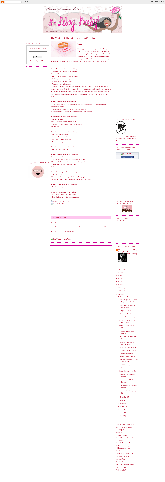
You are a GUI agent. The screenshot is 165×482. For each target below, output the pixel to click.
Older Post (107, 227)
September (123, 403)
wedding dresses (75, 209)
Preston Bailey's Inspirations (125, 464)
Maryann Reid (120, 459)
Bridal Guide (120, 451)
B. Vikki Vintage (121, 435)
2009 (119, 291)
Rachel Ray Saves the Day (128, 371)
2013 (119, 278)
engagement (62, 209)
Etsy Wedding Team (122, 456)
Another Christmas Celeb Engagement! (127, 306)
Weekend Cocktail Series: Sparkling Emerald (127, 351)
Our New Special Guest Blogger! (126, 332)
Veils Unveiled (124, 368)
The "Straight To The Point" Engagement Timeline (73, 37)
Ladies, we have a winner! (127, 347)
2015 (119, 272)
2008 (119, 294)
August (122, 406)
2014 (119, 275)
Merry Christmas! (125, 314)
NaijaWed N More (121, 462)
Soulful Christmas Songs (127, 317)
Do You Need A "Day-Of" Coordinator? (127, 321)
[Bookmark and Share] (60, 201)
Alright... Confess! (125, 310)
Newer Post (54, 227)
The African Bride (121, 467)
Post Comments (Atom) (67, 231)
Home (81, 227)
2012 (119, 281)
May (121, 416)
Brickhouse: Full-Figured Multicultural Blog (124, 447)
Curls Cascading (132, 254)
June (121, 413)
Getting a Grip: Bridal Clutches (126, 326)
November (123, 397)
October (122, 400)
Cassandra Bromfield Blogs (124, 453)
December (123, 297)
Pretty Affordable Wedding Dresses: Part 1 (128, 337)
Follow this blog (127, 157)
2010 (119, 288)
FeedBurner (42, 61)
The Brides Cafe (121, 470)
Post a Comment (56, 223)
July (121, 409)
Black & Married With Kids (125, 443)
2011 (119, 285)
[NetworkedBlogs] (127, 154)
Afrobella (119, 432)
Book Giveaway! (124, 365)
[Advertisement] (36, 105)
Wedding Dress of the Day (127, 356)
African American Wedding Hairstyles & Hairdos (127, 250)
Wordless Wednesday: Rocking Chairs (126, 343)
